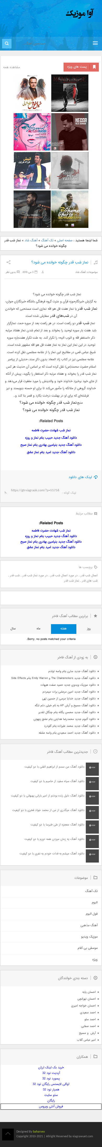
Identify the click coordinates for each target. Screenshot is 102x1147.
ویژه (95, 960)
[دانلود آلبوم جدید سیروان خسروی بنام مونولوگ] (69, 93)
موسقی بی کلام (88, 948)
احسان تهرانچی (86, 998)
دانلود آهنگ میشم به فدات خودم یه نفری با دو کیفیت (52, 853)
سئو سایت (51, 1095)
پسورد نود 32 (51, 1078)
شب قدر (15, 575)
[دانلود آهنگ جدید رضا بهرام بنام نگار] (69, 132)
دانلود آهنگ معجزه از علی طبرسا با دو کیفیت (57, 824)
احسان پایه (89, 992)
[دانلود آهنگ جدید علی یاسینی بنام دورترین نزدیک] (32, 209)
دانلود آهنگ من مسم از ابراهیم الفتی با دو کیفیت (54, 766)
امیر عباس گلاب (86, 1040)
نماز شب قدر (71, 580)
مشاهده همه (11, 67)
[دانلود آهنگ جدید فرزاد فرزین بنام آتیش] (32, 170)
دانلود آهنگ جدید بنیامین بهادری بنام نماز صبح (51, 445)
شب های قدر (90, 580)
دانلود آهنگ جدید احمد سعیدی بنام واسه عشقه (67, 732)
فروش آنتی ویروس (51, 1106)
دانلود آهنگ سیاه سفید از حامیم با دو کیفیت (57, 781)
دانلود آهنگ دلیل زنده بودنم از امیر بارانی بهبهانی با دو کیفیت (47, 795)
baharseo (39, 1131)
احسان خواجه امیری (83, 1005)
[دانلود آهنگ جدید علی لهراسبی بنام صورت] (32, 132)
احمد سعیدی (88, 1012)
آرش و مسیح (87, 1033)
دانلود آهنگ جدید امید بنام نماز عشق (51, 452)
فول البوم (92, 914)
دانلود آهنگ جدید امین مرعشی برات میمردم (69, 691)
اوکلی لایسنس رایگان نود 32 (51, 1084)
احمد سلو (90, 1019)
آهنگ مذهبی (89, 925)
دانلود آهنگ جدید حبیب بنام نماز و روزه (51, 438)
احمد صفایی (88, 1026)
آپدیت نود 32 (51, 1073)
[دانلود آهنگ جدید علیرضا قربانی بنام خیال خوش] (32, 93)
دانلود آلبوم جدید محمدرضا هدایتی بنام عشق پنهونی (64, 719)
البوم (95, 902)
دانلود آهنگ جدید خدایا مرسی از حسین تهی (69, 698)
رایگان (51, 1101)
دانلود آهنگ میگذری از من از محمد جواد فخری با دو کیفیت (48, 810)
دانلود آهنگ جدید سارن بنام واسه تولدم (72, 671)
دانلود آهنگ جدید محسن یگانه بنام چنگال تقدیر (67, 712)
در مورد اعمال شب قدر (64, 575)
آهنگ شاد (31, 240)
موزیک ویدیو (89, 937)
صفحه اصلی (64, 240)
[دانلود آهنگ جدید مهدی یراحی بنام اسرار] (69, 170)
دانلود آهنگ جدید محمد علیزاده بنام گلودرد (70, 726)
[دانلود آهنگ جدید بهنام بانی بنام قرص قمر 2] (69, 209)
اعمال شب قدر (89, 575)
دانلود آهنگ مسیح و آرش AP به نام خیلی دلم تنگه (65, 705)
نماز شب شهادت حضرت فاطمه (51, 430)
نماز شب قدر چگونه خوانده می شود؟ (59, 262)
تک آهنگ (47, 240)
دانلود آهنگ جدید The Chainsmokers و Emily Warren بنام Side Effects (53, 678)
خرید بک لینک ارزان (51, 1067)
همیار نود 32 (51, 1090)
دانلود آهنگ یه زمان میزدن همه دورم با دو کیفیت (54, 839)
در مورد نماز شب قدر (35, 575)
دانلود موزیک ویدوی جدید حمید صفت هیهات (68, 685)
